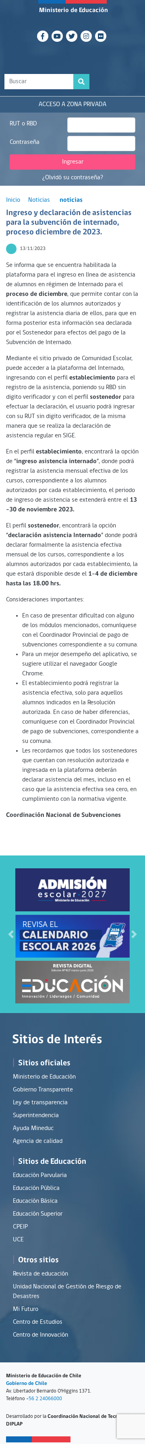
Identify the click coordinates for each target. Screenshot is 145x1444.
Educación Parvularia (40, 1175)
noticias (71, 200)
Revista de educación (40, 1274)
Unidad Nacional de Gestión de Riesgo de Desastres (67, 1292)
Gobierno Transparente (43, 1090)
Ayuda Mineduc (33, 1128)
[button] (11, 934)
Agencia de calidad (37, 1141)
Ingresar (72, 162)
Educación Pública (36, 1188)
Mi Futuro (25, 1309)
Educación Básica (35, 1201)
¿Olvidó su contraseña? (72, 177)
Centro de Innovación (40, 1335)
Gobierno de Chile (26, 1383)
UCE (18, 1240)
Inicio (13, 200)
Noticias (39, 200)
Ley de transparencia (40, 1102)
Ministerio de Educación (73, 10)
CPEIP (20, 1227)
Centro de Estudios (37, 1322)
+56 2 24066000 (44, 1398)
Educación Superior (37, 1214)
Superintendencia (36, 1115)
